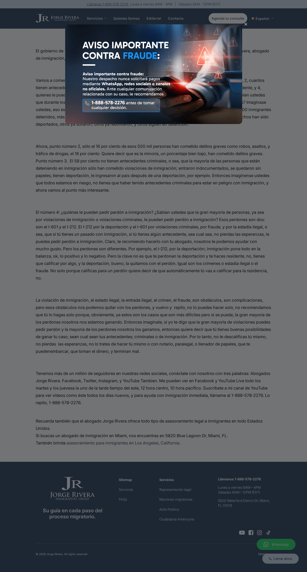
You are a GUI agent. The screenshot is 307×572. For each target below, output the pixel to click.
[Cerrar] (246, 24)
